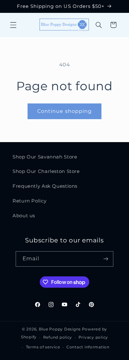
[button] (13, 25)
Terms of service (43, 347)
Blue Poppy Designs (60, 329)
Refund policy (57, 337)
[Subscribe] (106, 259)
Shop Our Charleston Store (46, 171)
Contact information (88, 347)
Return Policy (29, 201)
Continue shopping (64, 111)
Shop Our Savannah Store (45, 157)
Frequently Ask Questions (45, 186)
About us (24, 216)
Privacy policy (93, 337)
